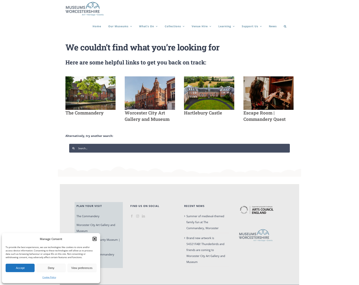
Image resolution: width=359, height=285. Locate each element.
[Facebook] (131, 216)
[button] (94, 239)
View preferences (82, 267)
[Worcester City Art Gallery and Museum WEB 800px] (150, 78)
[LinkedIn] (143, 216)
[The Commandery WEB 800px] (90, 78)
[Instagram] (137, 216)
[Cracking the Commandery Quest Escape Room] (268, 78)
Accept (20, 267)
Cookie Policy (49, 277)
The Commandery (87, 216)
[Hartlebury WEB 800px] (209, 78)
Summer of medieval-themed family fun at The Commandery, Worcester (205, 222)
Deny (51, 267)
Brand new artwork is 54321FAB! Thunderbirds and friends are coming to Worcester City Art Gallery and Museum (205, 250)
